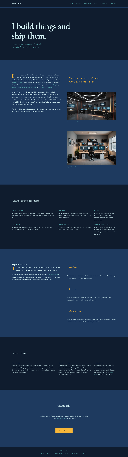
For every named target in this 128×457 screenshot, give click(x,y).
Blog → (72, 289)
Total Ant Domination (46, 87)
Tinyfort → (63, 210)
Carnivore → (75, 311)
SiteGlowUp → (17, 224)
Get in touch (64, 430)
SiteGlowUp (21, 87)
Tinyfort (55, 85)
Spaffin (14, 87)
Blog (95, 3)
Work (71, 3)
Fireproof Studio (18, 82)
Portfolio (87, 3)
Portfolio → (74, 267)
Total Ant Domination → (103, 224)
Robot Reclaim (31, 87)
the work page (53, 274)
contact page (61, 418)
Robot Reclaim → (65, 224)
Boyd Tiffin (16, 3)
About (78, 3)
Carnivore (103, 3)
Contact (113, 3)
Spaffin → (97, 210)
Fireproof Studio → (19, 210)
